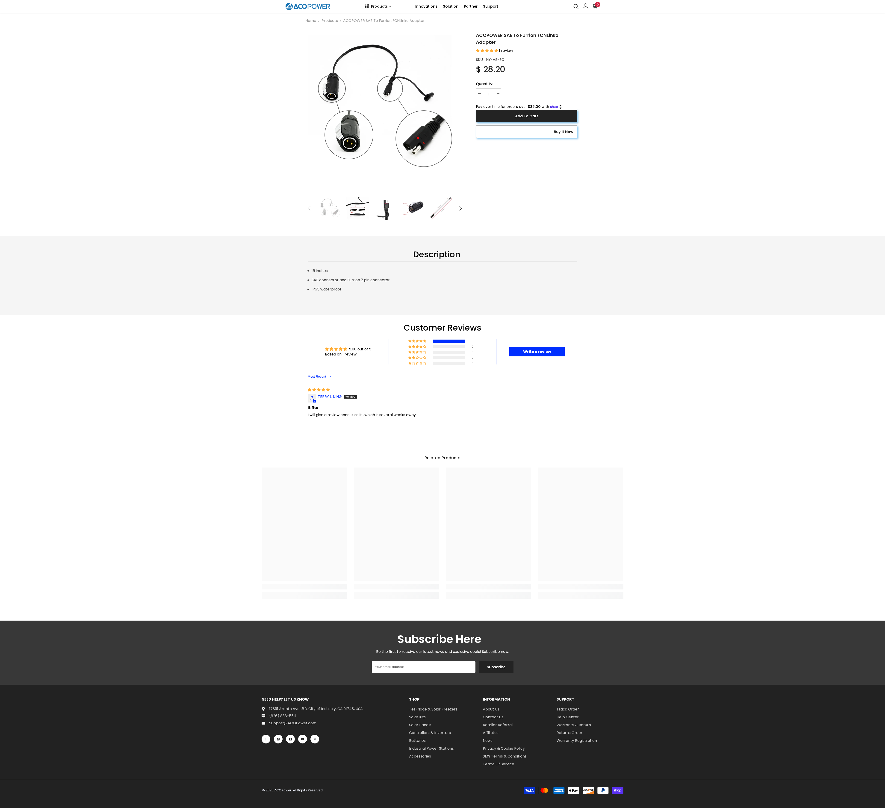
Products (330, 20)
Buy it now (563, 131)
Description (436, 254)
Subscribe (496, 667)
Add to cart (526, 116)
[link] (304, 586)
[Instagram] (278, 739)
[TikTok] (290, 739)
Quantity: (484, 83)
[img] (319, 389)
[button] (309, 208)
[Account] (586, 6)
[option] (385, 109)
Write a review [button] (537, 351)
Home (310, 20)
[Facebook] (266, 739)
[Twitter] (314, 739)
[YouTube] (302, 739)
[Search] (576, 6)
